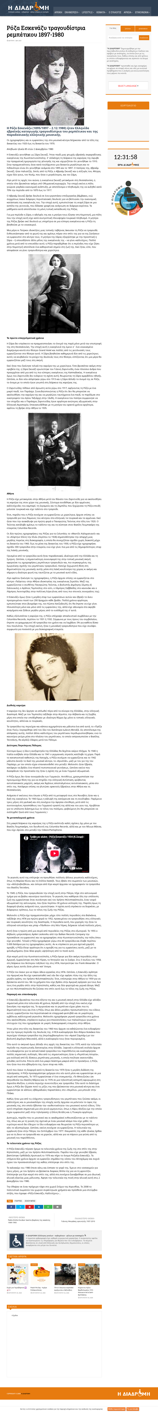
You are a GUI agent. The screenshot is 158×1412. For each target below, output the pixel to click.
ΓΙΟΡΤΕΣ (18, 1201)
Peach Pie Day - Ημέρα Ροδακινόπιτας (38, 1288)
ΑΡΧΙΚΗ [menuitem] (58, 12)
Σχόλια (128, 29)
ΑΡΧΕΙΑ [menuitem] (127, 12)
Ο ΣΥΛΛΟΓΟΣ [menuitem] (115, 12)
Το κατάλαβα (132, 1409)
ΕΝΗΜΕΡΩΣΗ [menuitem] (71, 12)
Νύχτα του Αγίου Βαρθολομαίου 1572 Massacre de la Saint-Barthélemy (85, 1291)
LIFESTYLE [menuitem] (87, 12)
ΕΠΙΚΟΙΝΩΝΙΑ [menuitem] (141, 12)
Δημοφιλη (143, 29)
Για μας (113, 28)
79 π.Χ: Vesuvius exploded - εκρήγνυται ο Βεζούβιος (64, 1288)
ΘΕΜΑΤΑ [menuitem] (100, 12)
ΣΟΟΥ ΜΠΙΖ (30, 1201)
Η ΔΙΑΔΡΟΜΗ (25, 1394)
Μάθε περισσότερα (116, 1409)
